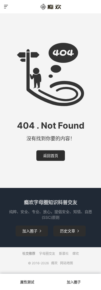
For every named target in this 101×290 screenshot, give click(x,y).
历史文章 (69, 231)
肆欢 (75, 254)
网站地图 (66, 263)
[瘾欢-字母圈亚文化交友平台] (50, 7)
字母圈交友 (47, 254)
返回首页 (50, 155)
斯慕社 (64, 254)
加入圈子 (31, 231)
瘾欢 (54, 263)
